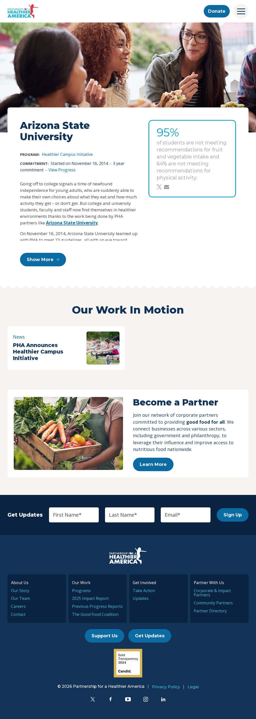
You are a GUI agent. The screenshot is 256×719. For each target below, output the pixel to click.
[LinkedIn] (163, 699)
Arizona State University (72, 223)
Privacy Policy (166, 687)
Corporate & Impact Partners (212, 593)
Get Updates (149, 636)
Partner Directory (210, 611)
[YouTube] (128, 699)
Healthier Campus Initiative (67, 154)
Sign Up (233, 515)
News (19, 337)
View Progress (62, 170)
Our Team (20, 598)
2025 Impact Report (90, 598)
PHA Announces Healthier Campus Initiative (38, 351)
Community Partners (213, 603)
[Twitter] (93, 699)
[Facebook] (110, 699)
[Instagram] (145, 699)
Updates (140, 598)
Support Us (105, 636)
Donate (217, 11)
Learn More (153, 464)
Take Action (144, 590)
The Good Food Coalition (95, 614)
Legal (193, 687)
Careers (18, 606)
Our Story (20, 590)
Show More (40, 259)
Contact (18, 614)
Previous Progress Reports (97, 606)
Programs (81, 590)
